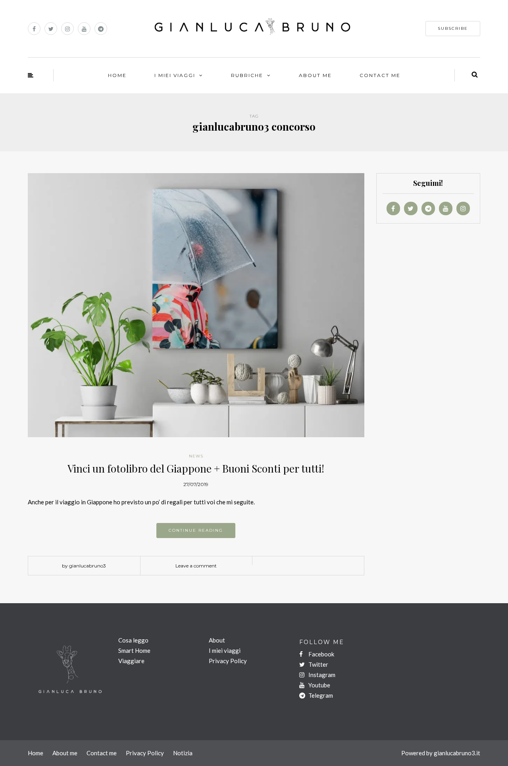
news (196, 456)
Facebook (320, 654)
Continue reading (196, 530)
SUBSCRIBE (453, 28)
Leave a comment (196, 566)
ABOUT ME (315, 75)
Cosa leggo (133, 640)
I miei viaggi (225, 650)
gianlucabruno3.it (457, 752)
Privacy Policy (228, 660)
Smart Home (134, 650)
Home (117, 75)
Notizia (182, 752)
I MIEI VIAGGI (174, 75)
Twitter (317, 664)
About (217, 640)
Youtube (318, 685)
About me (64, 752)
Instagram (321, 674)
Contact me (102, 752)
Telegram (320, 695)
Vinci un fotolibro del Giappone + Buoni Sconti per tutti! (195, 468)
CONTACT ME (380, 75)
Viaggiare (131, 660)
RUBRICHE (247, 75)
